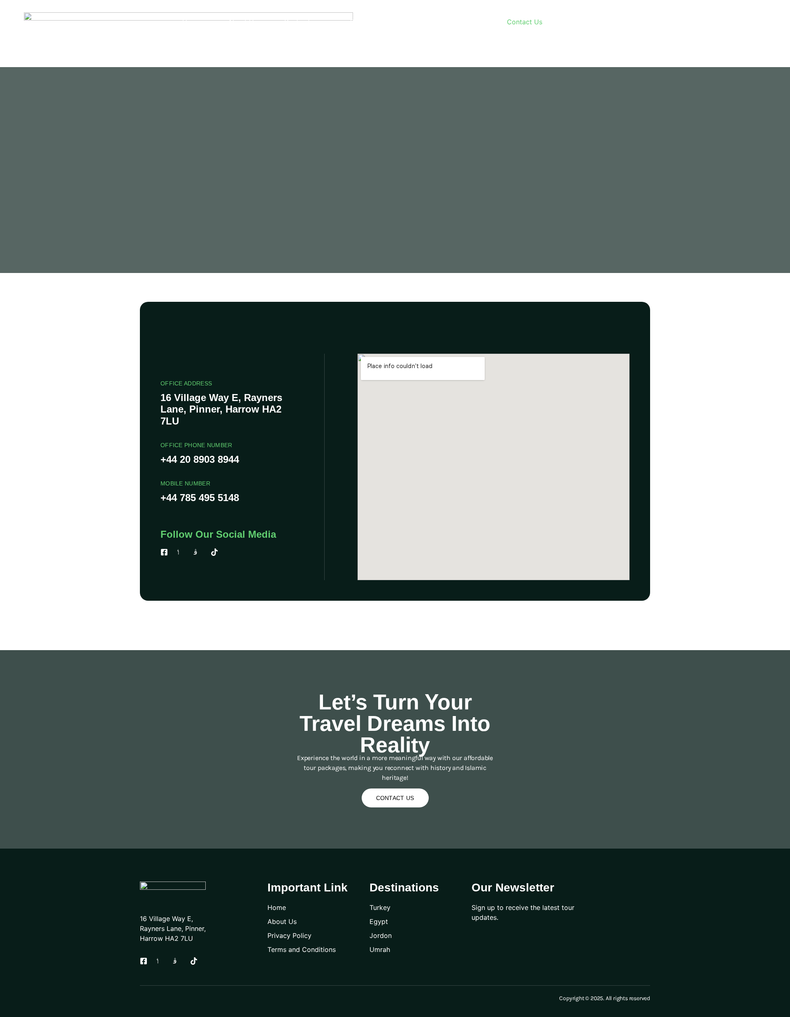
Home (191, 22)
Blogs (471, 22)
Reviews (422, 22)
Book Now (366, 22)
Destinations (303, 22)
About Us (242, 22)
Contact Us (524, 22)
